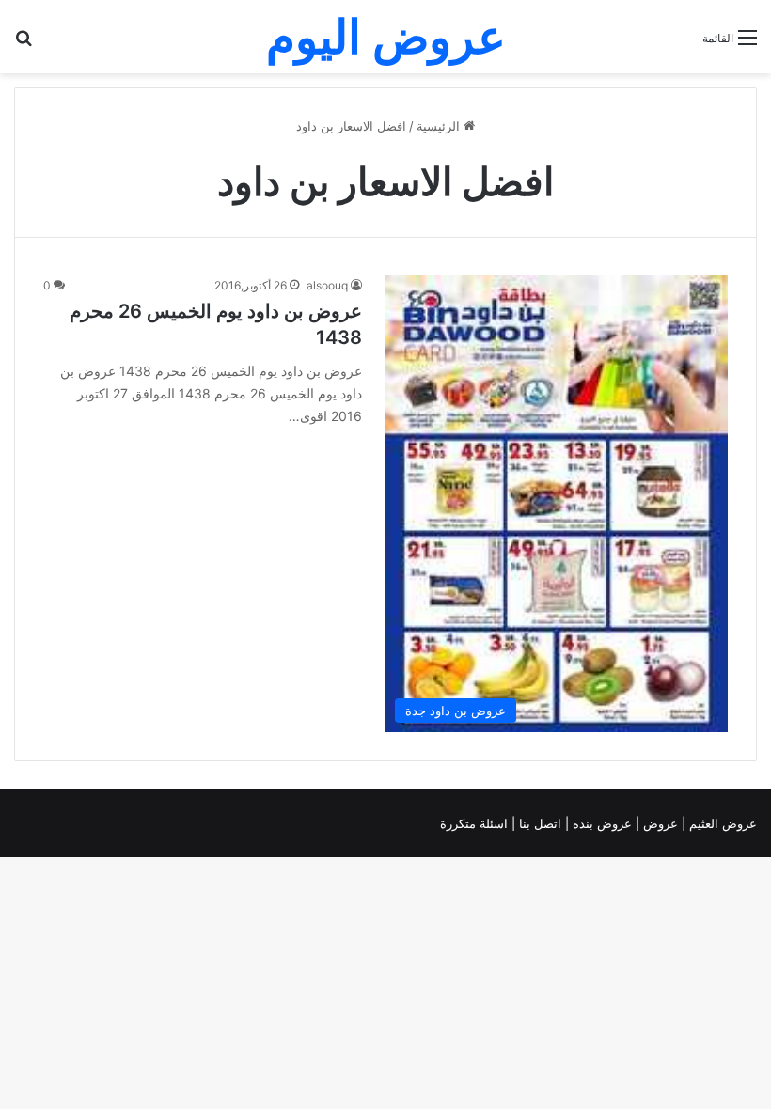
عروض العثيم (721, 823)
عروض (660, 823)
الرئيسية (440, 125)
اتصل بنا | (538, 823)
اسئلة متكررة (475, 823)
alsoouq (327, 285)
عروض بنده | (600, 823)
